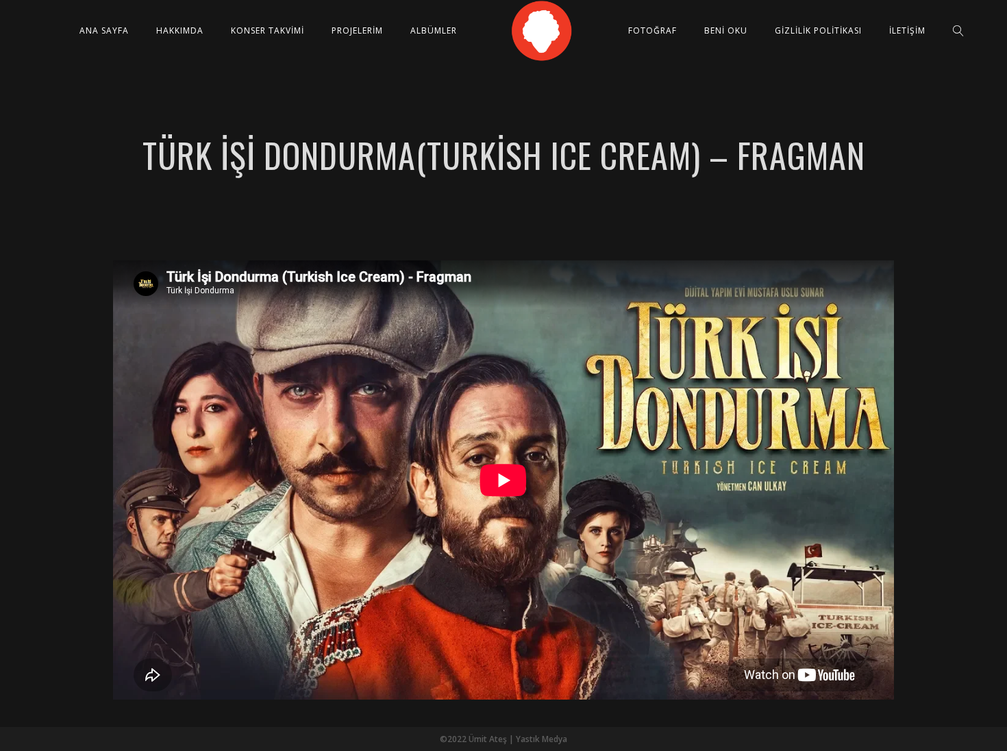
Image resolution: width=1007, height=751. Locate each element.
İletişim (907, 30)
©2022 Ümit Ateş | (478, 739)
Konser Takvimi (267, 30)
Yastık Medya (541, 739)
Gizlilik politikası (818, 30)
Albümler (433, 30)
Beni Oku (725, 30)
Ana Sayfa (104, 30)
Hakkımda (179, 30)
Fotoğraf (652, 30)
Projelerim (357, 30)
